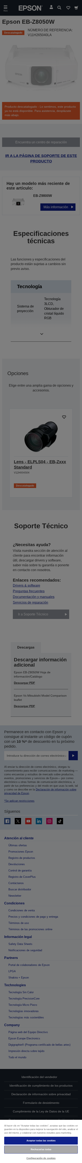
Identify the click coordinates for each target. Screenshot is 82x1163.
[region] (41, 1141)
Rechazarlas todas (41, 1149)
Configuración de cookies (41, 1158)
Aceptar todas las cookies (41, 1140)
